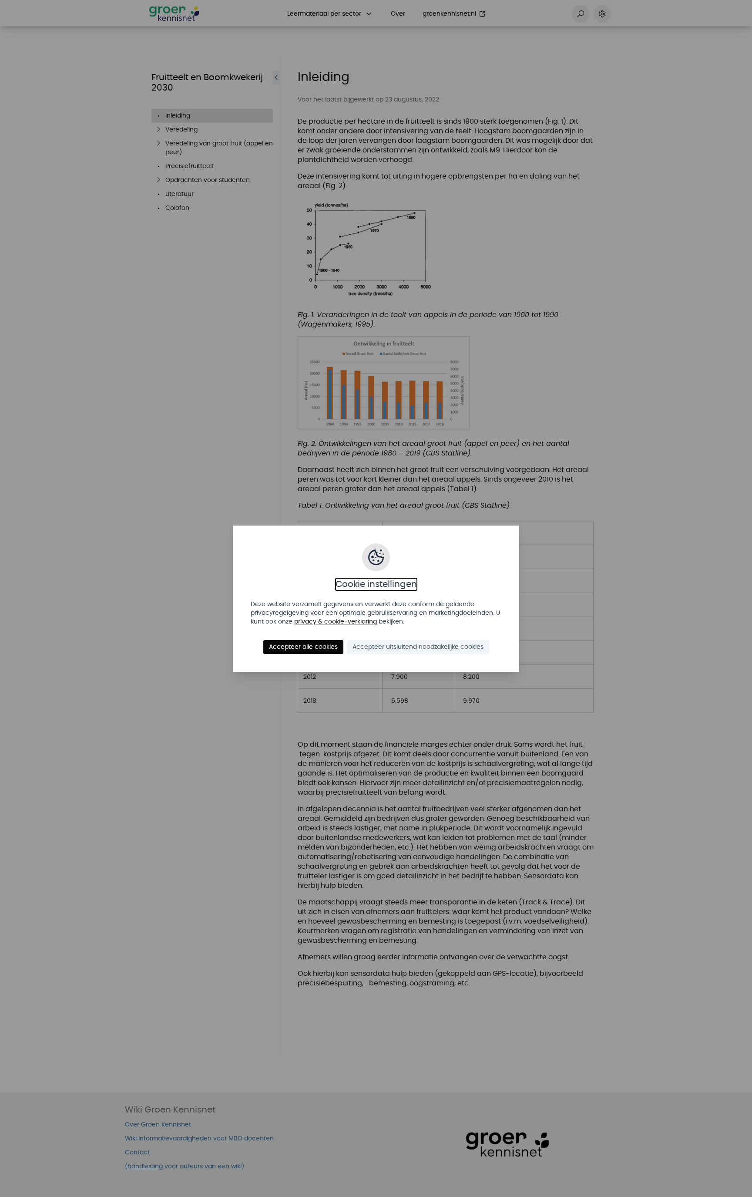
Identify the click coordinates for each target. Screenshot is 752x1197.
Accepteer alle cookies (303, 647)
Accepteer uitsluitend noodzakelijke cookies (417, 647)
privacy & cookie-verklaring (335, 622)
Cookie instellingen (376, 584)
